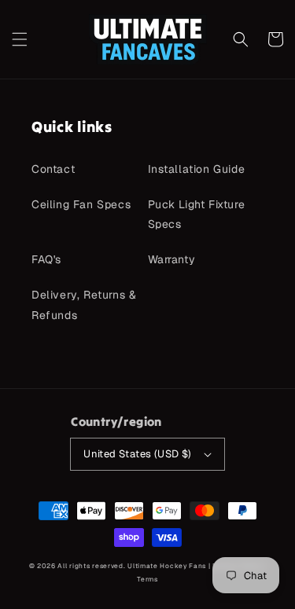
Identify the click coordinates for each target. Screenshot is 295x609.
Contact (53, 169)
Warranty (172, 259)
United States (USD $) (137, 453)
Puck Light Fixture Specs (196, 214)
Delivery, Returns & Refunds (83, 304)
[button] (19, 39)
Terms (147, 579)
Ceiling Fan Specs (81, 204)
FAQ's (46, 259)
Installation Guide (196, 169)
